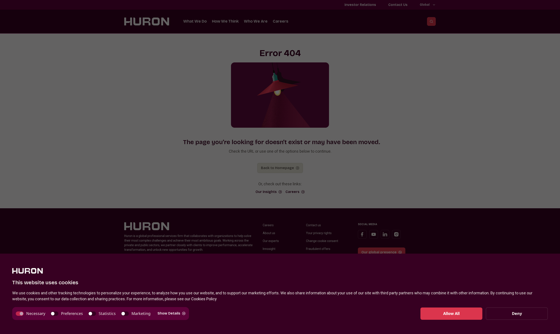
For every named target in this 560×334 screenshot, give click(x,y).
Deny (517, 313)
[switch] (30, 313)
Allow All (451, 313)
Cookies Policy (204, 299)
